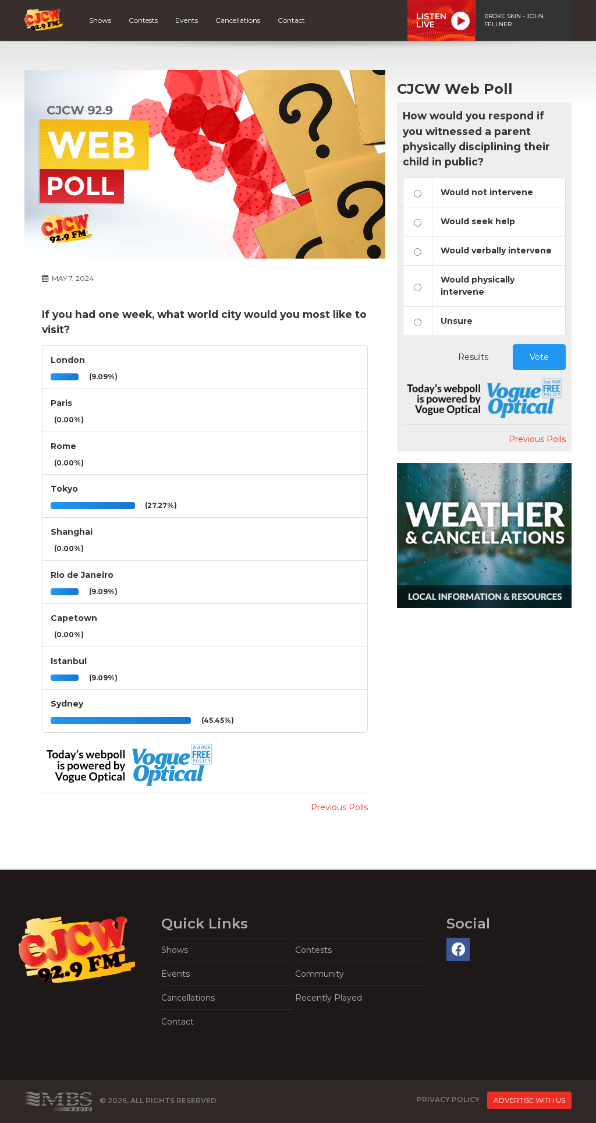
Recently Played (328, 998)
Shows (100, 20)
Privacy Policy (448, 1099)
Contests (143, 20)
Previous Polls (339, 807)
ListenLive (431, 20)
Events (186, 20)
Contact (291, 20)
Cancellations (237, 20)
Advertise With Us (529, 1100)
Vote (539, 357)
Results (473, 357)
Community (319, 974)
